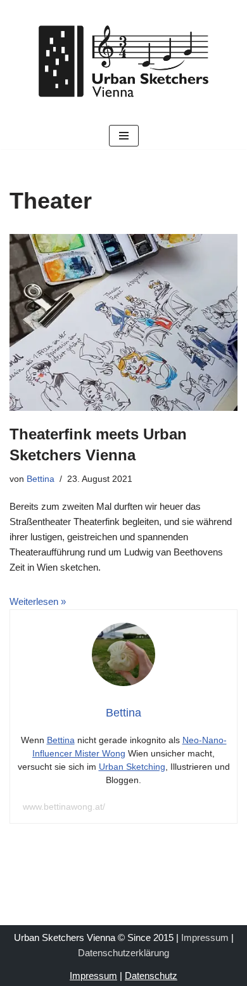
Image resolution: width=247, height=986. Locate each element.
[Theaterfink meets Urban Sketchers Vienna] (124, 322)
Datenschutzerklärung (123, 952)
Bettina (40, 479)
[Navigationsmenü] (124, 135)
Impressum (205, 937)
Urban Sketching (132, 767)
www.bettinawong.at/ (64, 806)
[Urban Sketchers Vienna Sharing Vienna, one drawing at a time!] (123, 61)
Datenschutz (151, 975)
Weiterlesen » (38, 601)
